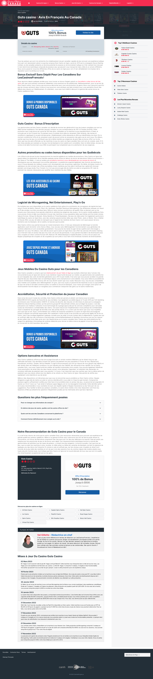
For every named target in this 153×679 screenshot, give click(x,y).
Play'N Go (56, 46)
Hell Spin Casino (85, 510)
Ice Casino (25, 514)
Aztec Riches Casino (123, 119)
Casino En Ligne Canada (23, 10)
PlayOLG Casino (56, 514)
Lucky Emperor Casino (123, 107)
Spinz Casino (26, 518)
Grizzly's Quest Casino (123, 104)
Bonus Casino (59, 3)
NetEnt (43, 46)
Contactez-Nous (15, 652)
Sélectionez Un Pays (132, 655)
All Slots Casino (27, 510)
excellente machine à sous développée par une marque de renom (72, 160)
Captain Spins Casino (57, 510)
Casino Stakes (121, 85)
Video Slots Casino (122, 89)
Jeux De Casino (76, 3)
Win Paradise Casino (57, 518)
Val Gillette (43, 535)
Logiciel (129, 3)
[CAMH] (62, 667)
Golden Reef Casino (123, 111)
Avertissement (31, 652)
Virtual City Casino (28, 522)
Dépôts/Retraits (114, 3)
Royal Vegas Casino (86, 514)
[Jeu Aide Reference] (77, 667)
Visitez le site (88, 33)
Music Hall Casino (85, 518)
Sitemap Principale (8, 657)
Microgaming (37, 46)
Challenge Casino (122, 115)
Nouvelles (5, 652)
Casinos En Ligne (41, 3)
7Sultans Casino (122, 93)
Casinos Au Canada (95, 3)
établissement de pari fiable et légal (58, 273)
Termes (23, 652)
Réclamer (82, 492)
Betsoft (48, 46)
